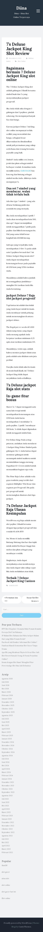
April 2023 (6, 809)
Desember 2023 (8, 782)
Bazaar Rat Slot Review (32, 599)
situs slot (5, 878)
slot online (6, 885)
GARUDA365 (25, 171)
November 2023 (8, 786)
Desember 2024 (8, 742)
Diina (21, 8)
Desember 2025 (8, 702)
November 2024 (8, 745)
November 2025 (8, 705)
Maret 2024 (6, 772)
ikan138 (4, 865)
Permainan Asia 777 (11, 599)
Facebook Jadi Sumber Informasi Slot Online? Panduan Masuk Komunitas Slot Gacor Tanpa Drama (19, 645)
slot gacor (6, 872)
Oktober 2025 (7, 709)
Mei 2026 (5, 689)
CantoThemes (25, 927)
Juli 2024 (5, 759)
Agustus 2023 (7, 796)
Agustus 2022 (7, 836)
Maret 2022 (6, 849)
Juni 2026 (5, 685)
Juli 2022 (5, 839)
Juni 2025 (5, 722)
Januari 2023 (7, 819)
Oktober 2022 (7, 829)
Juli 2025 (5, 719)
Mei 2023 (5, 806)
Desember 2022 (8, 822)
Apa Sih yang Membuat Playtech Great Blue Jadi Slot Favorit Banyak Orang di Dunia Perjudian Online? (20, 655)
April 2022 (6, 846)
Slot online (6, 898)
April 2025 (6, 729)
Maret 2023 (6, 812)
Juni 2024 (5, 762)
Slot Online (22, 61)
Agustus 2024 (7, 756)
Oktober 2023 (7, 789)
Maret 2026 (6, 692)
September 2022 (8, 832)
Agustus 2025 (7, 715)
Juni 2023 (5, 802)
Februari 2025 (7, 735)
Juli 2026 (5, 682)
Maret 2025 (6, 732)
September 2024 (8, 752)
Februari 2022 (7, 852)
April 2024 (6, 769)
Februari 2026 (7, 695)
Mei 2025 (5, 725)
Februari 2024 (7, 776)
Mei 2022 (5, 842)
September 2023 (8, 792)
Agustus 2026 (7, 679)
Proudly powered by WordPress (18, 923)
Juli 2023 (5, 799)
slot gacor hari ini (9, 892)
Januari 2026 (7, 699)
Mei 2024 (5, 766)
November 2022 (8, 826)
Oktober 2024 (7, 749)
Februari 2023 (7, 816)
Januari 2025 (7, 739)
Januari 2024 (7, 779)
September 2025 (8, 712)
